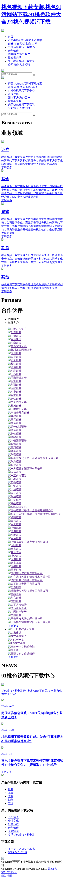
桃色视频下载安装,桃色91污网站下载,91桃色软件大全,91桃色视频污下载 (31, 14)
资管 (22, 43)
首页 (10, 36)
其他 (34, 43)
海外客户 (24, 54)
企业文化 (13, 820)
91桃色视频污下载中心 (21, 47)
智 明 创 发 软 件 (17, 852)
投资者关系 (14, 57)
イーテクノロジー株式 (21, 848)
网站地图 (6, 875)
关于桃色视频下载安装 (21, 61)
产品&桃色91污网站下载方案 (25, 40)
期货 (28, 43)
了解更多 (13, 625)
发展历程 (13, 824)
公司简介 (13, 64)
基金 (16, 43)
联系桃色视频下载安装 (21, 834)
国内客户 (13, 54)
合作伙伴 (13, 50)
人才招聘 (24, 64)
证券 (10, 43)
